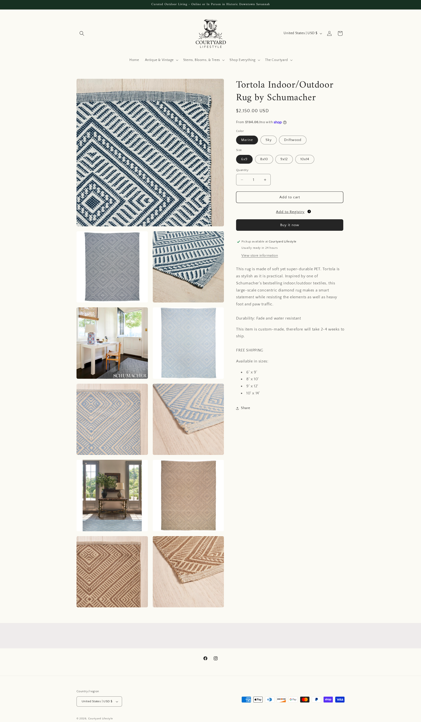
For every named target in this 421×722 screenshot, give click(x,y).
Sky (269, 140)
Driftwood (292, 140)
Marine (247, 140)
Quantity (242, 170)
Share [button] (245, 408)
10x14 (304, 159)
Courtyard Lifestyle (100, 718)
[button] (82, 33)
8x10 (264, 159)
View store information (259, 256)
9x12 (284, 159)
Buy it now (289, 225)
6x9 (244, 159)
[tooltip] (309, 211)
